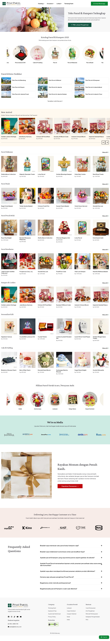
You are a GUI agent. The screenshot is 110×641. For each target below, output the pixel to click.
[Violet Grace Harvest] (83, 196)
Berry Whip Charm (25, 370)
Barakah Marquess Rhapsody (25, 238)
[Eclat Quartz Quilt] (101, 228)
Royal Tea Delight (6, 238)
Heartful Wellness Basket (100, 271)
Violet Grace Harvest (81, 206)
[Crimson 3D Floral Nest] (44, 126)
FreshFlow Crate (61, 271)
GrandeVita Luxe (98, 206)
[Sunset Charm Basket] (64, 196)
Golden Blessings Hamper (64, 174)
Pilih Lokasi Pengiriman (80, 25)
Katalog (40, 3)
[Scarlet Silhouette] (101, 360)
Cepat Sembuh (89, 409)
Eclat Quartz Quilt (98, 238)
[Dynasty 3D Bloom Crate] (62, 126)
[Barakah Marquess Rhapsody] (28, 228)
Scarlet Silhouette (98, 370)
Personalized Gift (20, 62)
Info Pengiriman (90, 611)
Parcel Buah (89, 62)
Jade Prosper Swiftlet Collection (7, 272)
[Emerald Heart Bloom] (46, 360)
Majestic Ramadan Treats (27, 174)
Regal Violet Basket (7, 206)
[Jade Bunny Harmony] (27, 126)
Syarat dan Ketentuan (54, 614)
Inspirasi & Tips (52, 611)
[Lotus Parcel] (46, 164)
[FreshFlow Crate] (64, 261)
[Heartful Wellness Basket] (101, 261)
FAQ (87, 619)
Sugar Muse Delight (80, 370)
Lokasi (59, 3)
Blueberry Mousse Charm (8, 370)
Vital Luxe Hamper (80, 271)
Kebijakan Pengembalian (93, 617)
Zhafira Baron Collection (8, 174)
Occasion (50, 3)
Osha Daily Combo (80, 174)
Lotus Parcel (41, 174)
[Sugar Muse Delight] (83, 360)
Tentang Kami (68, 3)
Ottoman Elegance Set (63, 238)
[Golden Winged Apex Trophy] (101, 326)
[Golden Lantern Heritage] (9, 126)
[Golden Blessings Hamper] (64, 164)
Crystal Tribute (42, 337)
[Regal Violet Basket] (9, 196)
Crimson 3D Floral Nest (43, 136)
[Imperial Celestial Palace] (97, 126)
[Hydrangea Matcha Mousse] (64, 360)
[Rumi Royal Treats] (101, 164)
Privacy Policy (52, 617)
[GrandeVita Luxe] (101, 196)
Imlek (20, 409)
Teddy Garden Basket (26, 206)
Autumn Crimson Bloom (78, 136)
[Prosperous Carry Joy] (28, 261)
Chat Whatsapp (100, 3)
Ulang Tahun (72, 409)
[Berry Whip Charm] (28, 360)
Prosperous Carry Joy (26, 271)
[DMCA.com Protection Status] (53, 624)
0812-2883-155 (13, 624)
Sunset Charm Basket (62, 206)
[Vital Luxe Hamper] (83, 261)
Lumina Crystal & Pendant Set (63, 337)
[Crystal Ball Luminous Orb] (28, 326)
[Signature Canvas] (9, 326)
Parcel (55, 62)
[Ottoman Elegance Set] (64, 228)
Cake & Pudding (37, 62)
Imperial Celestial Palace (96, 136)
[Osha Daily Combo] (83, 164)
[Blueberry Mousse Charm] (9, 360)
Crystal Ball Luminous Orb (27, 337)
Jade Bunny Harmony (25, 136)
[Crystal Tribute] (46, 326)
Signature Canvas (6, 337)
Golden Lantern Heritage (8, 136)
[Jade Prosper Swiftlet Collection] (9, 261)
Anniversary (37, 409)
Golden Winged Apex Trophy (99, 337)
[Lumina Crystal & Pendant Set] (64, 326)
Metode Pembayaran (92, 614)
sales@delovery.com (15, 627)
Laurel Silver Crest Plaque (82, 337)
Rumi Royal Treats (98, 174)
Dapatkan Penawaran (69, 486)
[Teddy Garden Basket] (28, 196)
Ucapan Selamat (71, 614)
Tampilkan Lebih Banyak (54, 101)
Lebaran (55, 409)
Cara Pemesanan (91, 608)
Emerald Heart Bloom (44, 370)
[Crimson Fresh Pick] (46, 196)
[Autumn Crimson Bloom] (79, 126)
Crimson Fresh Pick (43, 206)
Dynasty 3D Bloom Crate (61, 136)
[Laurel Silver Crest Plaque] (83, 326)
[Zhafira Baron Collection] (9, 164)
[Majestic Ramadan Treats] (28, 164)
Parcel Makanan (72, 62)
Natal (68, 617)
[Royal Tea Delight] (9, 228)
